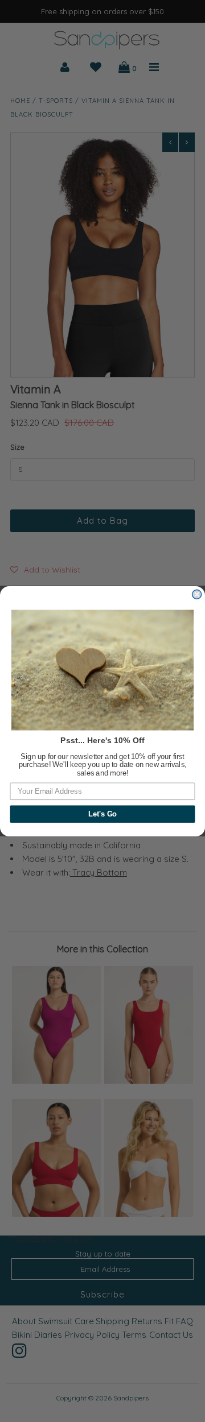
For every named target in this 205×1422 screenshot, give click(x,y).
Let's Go (102, 814)
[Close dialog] (197, 594)
